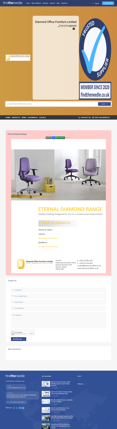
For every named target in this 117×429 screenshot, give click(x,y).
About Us (52, 3)
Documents (33, 117)
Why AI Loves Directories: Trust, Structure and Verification (60, 409)
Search (103, 104)
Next (54, 137)
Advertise (45, 3)
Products (16, 117)
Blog (58, 3)
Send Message (17, 339)
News (24, 117)
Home (28, 3)
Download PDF (60, 137)
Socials (42, 117)
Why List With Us (36, 3)
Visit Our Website (102, 117)
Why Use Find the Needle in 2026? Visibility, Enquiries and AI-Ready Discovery (60, 383)
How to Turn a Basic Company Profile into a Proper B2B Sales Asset (61, 392)
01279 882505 (68, 25)
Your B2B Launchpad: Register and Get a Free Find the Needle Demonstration (62, 417)
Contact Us (64, 3)
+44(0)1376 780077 (18, 402)
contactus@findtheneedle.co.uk (16, 387)
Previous (48, 137)
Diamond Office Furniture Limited (55, 22)
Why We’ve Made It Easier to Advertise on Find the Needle (62, 401)
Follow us (81, 384)
